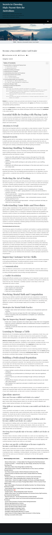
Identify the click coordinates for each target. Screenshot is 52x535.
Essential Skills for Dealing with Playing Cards (15, 65)
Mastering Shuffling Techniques (11, 69)
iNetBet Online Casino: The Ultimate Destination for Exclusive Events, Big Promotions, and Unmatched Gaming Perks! (25, 494)
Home (14, 42)
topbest (11, 59)
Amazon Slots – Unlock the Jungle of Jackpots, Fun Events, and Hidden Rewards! (24, 480)
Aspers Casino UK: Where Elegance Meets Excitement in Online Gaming (22, 513)
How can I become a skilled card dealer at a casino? (22, 88)
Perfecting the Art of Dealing (11, 71)
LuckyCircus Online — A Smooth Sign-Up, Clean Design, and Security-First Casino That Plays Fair (24, 464)
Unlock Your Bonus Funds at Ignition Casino (15, 506)
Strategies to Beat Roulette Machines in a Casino (17, 511)
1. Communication (12, 76)
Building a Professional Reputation (12, 85)
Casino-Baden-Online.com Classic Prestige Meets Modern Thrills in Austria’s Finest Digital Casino (25, 482)
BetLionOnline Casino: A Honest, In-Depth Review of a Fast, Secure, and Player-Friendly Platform (24, 469)
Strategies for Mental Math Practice (17, 80)
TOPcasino (22, 55)
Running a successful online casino (13, 514)
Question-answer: (8, 87)
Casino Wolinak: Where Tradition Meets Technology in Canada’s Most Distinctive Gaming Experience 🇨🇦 (24, 489)
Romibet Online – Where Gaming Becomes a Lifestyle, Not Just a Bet (21, 478)
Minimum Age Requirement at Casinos (14, 503)
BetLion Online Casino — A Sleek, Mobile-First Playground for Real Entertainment (25, 462)
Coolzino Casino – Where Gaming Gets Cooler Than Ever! (19, 491)
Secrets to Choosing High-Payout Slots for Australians (14, 7)
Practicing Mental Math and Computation (14, 79)
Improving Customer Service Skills (12, 74)
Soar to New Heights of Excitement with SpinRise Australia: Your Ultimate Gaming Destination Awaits (24, 485)
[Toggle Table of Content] (46, 63)
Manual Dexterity (11, 68)
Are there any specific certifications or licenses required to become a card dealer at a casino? (28, 97)
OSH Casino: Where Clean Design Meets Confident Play (18, 466)
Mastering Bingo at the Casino (11, 458)
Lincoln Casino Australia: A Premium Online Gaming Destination (20, 501)
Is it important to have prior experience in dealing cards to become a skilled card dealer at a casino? (26, 92)
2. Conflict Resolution (13, 77)
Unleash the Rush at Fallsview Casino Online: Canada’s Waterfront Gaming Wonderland (22, 474)
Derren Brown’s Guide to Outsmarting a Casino (36, 458)
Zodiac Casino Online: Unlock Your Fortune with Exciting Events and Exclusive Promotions (23, 499)
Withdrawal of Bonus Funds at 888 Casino (15, 509)
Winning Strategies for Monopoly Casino (15, 508)
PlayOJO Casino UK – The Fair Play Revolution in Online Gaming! (21, 496)
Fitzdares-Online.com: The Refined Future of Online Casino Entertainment (23, 476)
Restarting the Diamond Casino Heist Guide (15, 505)
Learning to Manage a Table (10, 83)
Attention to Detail (12, 66)
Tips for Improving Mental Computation (18, 82)
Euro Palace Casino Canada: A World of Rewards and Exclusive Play (21, 471)
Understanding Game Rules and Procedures (14, 73)
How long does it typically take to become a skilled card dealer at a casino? (26, 94)
